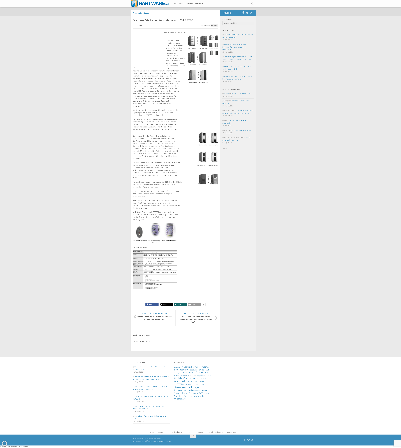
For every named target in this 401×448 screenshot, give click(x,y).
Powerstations (198, 385)
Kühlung (196, 375)
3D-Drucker (177, 367)
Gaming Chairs (178, 373)
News (181, 4)
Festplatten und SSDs (199, 369)
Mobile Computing (185, 378)
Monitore (201, 378)
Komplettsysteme (182, 375)
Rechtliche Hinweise (215, 432)
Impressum (199, 4)
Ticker (174, 4)
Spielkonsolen (191, 396)
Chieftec (214, 25)
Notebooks (187, 384)
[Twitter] (247, 13)
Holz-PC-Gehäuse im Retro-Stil (240, 130)
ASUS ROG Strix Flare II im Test (241, 93)
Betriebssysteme (201, 367)
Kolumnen (208, 373)
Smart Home (201, 390)
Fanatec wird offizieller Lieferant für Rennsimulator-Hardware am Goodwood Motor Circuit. (236, 46)
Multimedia (180, 381)
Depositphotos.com (164, 441)
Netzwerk (199, 381)
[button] (152, 304)
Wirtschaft (179, 399)
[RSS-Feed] (251, 13)
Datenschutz (231, 432)
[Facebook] (243, 13)
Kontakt (201, 432)
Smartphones (181, 393)
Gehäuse (187, 372)
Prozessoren (180, 390)
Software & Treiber (199, 393)
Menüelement (150, 3)
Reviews (190, 4)
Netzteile (191, 381)
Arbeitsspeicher (187, 367)
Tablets (202, 396)
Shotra (226, 93)
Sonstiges (179, 396)
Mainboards (205, 375)
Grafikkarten (199, 372)
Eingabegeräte (181, 369)
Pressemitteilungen (141, 13)
